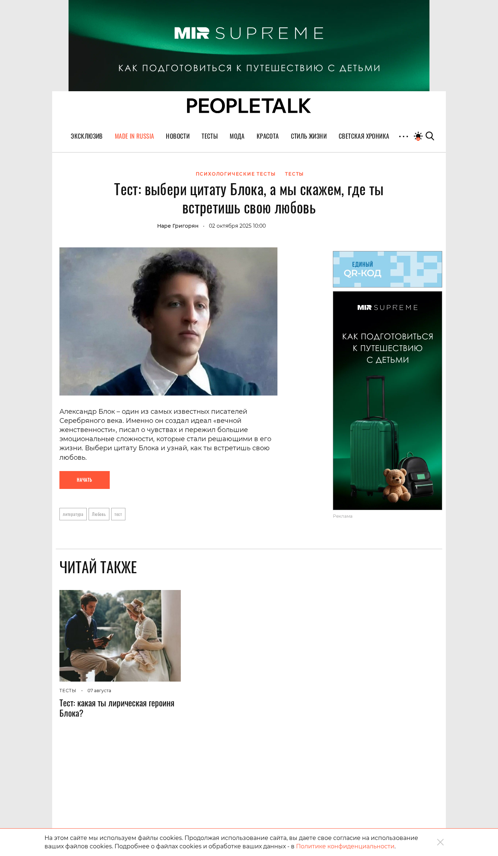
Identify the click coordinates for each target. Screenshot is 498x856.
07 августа (99, 690)
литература (73, 514)
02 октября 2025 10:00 (237, 226)
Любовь (99, 514)
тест (118, 514)
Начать (84, 480)
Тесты (68, 690)
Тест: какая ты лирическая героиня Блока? (116, 707)
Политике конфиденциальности (345, 846)
